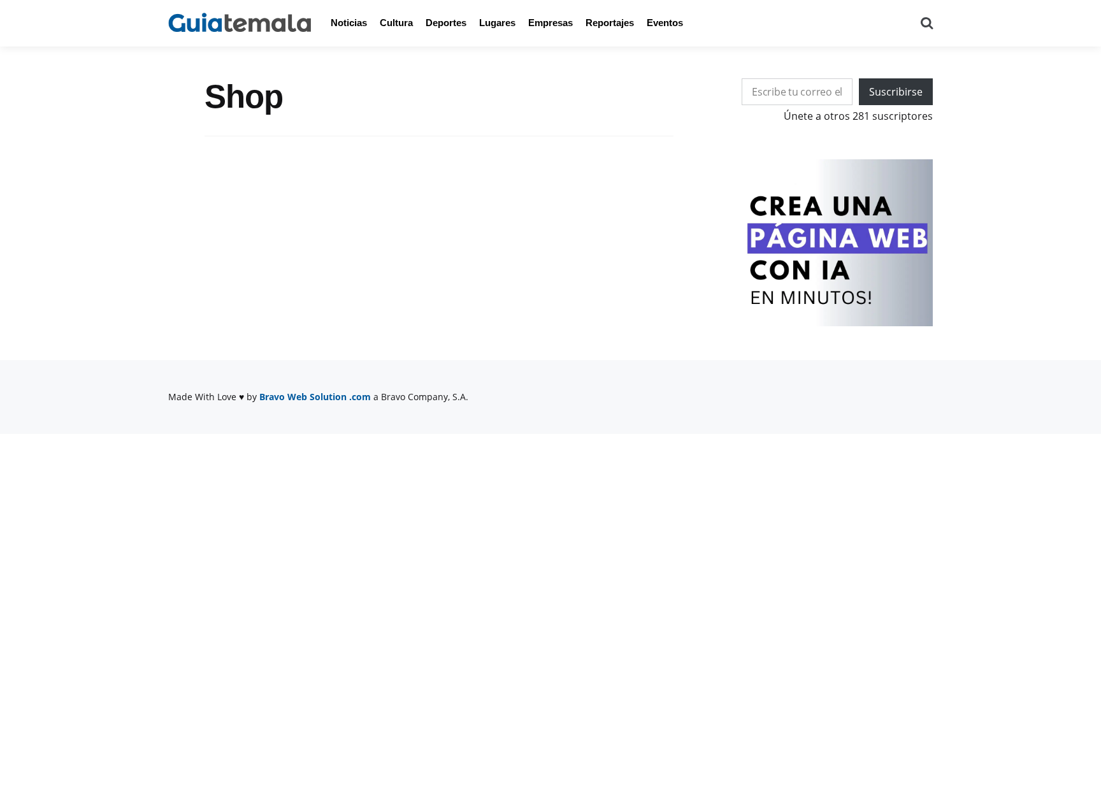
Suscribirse (896, 92)
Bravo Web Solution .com (315, 397)
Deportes (446, 22)
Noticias (349, 22)
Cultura (396, 22)
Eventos (665, 22)
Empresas (550, 22)
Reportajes (610, 22)
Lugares (497, 22)
